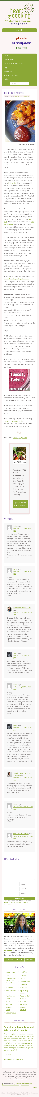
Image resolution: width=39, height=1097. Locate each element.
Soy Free (9, 1004)
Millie (15, 526)
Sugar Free (23, 438)
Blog (5, 67)
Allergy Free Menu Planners (24, 1083)
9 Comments (26, 96)
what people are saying (11, 75)
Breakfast (23, 972)
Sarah (15, 569)
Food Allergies (25, 981)
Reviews (23, 1001)
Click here (8, 950)
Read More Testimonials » (13, 1059)
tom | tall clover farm (21, 834)
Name (23, 884)
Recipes (15, 438)
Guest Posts (24, 987)
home (6, 55)
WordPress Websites (25, 1093)
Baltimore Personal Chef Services (14, 63)
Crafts (8, 975)
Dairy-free (23, 975)
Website (23, 894)
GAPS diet (23, 984)
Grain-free (9, 987)
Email (22, 889)
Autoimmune (10, 972)
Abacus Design (25, 1094)
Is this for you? (8, 59)
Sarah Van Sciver (18, 96)
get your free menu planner (20, 504)
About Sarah (8, 71)
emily (15, 653)
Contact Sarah (25, 1085)
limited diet (12, 183)
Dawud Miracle (10, 1093)
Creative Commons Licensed (10, 1085)
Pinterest (19, 960)
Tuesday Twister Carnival (13, 421)
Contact (6, 79)
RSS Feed (29, 960)
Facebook (9, 960)
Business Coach (17, 1093)
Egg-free (23, 978)
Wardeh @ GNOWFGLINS (22, 608)
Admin (35, 1087)
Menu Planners (11, 990)
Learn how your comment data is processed (16, 903)
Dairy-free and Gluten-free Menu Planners (11, 980)
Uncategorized (11, 1013)
